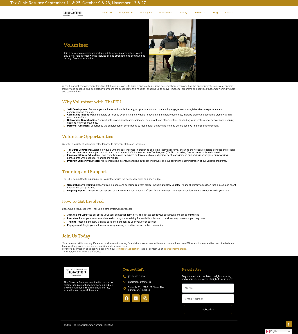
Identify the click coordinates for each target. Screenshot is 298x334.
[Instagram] (145, 298)
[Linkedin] (136, 298)
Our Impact (146, 12)
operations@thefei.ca (175, 248)
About (105, 12)
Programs (124, 12)
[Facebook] (126, 298)
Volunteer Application (127, 248)
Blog (215, 12)
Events (198, 12)
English (274, 331)
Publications (165, 12)
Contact (229, 12)
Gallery (183, 12)
